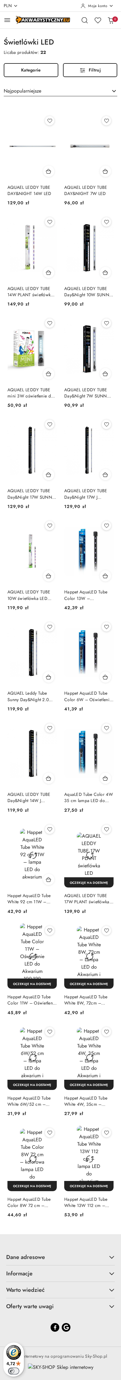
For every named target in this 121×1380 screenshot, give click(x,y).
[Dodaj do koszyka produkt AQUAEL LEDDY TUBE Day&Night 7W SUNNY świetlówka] (105, 373)
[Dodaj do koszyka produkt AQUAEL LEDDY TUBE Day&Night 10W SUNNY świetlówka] (105, 272)
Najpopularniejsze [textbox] (22, 90)
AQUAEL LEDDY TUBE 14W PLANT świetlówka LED (30, 291)
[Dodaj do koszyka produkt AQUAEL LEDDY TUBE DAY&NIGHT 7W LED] (105, 171)
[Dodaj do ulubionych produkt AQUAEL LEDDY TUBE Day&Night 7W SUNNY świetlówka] (106, 323)
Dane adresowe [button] (25, 1257)
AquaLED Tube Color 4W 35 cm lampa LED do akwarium (88, 797)
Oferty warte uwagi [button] (30, 1306)
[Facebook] (55, 1327)
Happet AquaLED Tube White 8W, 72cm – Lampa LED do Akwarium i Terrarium (88, 1000)
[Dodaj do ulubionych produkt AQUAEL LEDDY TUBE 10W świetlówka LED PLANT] (49, 525)
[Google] (66, 1327)
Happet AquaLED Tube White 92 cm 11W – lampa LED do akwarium (30, 898)
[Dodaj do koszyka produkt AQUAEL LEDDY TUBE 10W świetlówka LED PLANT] (48, 575)
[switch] (13, 1371)
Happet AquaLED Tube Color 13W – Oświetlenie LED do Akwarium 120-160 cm (85, 595)
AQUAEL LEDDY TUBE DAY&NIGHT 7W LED (85, 190)
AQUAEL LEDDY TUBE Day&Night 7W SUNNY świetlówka (87, 393)
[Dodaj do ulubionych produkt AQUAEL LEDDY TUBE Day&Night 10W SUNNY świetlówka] (106, 222)
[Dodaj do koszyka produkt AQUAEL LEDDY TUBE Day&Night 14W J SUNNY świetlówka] (48, 778)
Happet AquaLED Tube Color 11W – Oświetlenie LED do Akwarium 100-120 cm (31, 1000)
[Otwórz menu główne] (7, 20)
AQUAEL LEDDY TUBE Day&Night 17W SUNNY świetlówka (31, 494)
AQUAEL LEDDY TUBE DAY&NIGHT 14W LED (29, 190)
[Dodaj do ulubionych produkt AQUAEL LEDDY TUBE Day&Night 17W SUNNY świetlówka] (49, 424)
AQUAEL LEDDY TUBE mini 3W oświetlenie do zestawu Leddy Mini (30, 393)
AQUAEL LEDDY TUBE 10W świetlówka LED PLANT (29, 595)
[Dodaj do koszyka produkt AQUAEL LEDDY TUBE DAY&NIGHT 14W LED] (48, 171)
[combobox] (60, 91)
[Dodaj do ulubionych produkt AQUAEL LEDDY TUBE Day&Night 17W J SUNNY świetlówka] (106, 424)
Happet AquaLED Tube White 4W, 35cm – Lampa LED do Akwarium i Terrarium (88, 1101)
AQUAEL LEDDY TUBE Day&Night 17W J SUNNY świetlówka (85, 494)
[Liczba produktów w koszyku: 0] (110, 20)
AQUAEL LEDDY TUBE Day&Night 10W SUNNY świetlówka (88, 291)
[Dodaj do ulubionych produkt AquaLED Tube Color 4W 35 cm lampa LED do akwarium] (106, 728)
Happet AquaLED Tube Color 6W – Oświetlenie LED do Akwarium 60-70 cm (88, 696)
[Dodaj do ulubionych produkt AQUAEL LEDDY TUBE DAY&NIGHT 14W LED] (49, 120)
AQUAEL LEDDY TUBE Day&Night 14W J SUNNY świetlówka (29, 797)
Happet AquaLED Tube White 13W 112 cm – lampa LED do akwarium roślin (87, 1202)
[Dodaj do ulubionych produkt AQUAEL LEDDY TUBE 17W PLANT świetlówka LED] (106, 829)
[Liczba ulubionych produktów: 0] (97, 20)
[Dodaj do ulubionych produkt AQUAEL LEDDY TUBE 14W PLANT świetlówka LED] (49, 222)
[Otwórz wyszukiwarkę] (84, 20)
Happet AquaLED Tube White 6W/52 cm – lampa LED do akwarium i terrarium (30, 1101)
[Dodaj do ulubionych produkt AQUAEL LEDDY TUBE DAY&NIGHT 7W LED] (106, 120)
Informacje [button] (19, 1273)
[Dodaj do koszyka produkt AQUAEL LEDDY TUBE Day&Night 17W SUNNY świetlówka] (48, 474)
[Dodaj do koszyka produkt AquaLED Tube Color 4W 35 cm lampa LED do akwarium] (105, 778)
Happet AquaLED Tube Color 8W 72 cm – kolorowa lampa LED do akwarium (30, 1202)
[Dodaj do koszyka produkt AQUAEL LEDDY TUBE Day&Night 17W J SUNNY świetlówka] (105, 474)
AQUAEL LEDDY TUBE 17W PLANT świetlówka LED (87, 898)
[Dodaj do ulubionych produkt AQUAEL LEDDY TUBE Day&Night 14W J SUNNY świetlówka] (49, 728)
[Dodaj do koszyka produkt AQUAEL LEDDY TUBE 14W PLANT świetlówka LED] (48, 272)
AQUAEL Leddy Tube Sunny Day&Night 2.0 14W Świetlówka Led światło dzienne (28, 696)
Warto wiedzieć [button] (25, 1290)
